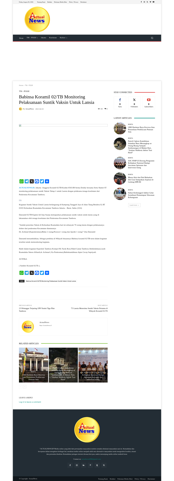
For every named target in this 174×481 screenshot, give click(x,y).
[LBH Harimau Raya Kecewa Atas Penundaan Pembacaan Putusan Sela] (33, 365)
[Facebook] (141, 2)
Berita (33, 371)
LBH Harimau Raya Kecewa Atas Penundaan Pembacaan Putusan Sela (33, 377)
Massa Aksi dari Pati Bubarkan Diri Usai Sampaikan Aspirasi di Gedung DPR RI (140, 179)
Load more (133, 205)
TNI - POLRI (29, 85)
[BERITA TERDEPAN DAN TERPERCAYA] (37, 19)
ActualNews (29, 109)
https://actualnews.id (45, 325)
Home (21, 85)
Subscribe (149, 98)
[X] (147, 2)
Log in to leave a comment (30, 402)
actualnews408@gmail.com (91, 459)
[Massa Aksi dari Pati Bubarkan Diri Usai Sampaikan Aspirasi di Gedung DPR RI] (120, 178)
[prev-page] (20, 386)
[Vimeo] (150, 2)
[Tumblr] (97, 465)
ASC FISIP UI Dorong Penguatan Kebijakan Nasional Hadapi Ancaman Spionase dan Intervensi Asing (93, 376)
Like (120, 98)
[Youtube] (153, 2)
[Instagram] (144, 2)
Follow (134, 98)
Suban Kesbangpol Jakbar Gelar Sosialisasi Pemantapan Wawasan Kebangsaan (141, 195)
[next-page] (24, 386)
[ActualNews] (21, 109)
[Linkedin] (83, 465)
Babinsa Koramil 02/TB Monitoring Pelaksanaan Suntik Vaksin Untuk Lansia (51, 281)
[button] (152, 38)
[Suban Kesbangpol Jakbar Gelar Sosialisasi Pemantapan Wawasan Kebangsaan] (120, 194)
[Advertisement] (87, 62)
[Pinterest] (90, 465)
